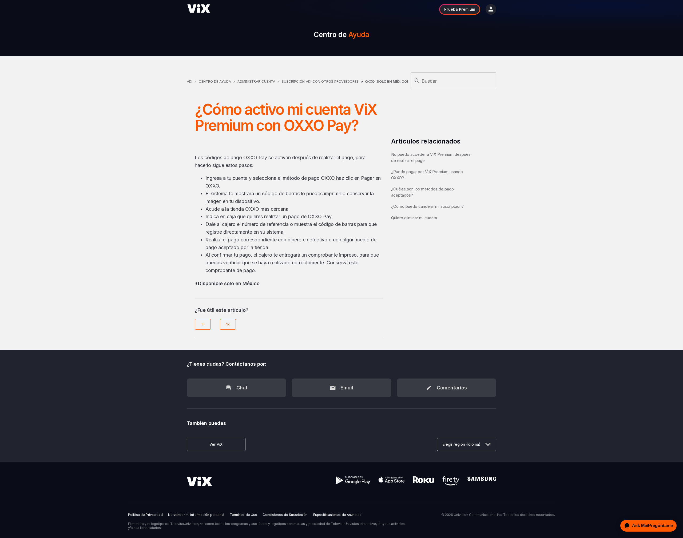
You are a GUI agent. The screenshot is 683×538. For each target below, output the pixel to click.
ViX (189, 81)
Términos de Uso (243, 515)
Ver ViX (216, 444)
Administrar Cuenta (256, 81)
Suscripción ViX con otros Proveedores (320, 81)
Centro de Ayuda (215, 81)
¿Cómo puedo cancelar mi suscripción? (427, 206)
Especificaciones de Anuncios (337, 515)
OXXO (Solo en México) (386, 81)
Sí (202, 324)
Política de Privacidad (145, 515)
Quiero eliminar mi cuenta (414, 217)
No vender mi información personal (196, 515)
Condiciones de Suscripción (285, 515)
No (228, 324)
